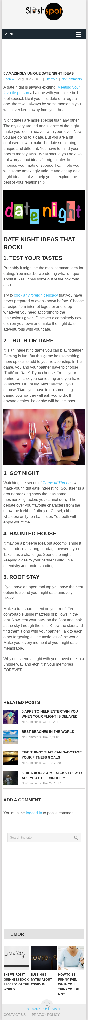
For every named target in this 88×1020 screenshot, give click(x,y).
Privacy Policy (46, 1015)
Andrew (8, 79)
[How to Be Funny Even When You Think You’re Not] (71, 958)
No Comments (72, 79)
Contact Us (15, 1015)
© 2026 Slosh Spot (43, 1009)
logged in (34, 813)
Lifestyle (51, 79)
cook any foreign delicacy (36, 295)
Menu (9, 34)
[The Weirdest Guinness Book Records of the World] (16, 958)
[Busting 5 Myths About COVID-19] (43, 958)
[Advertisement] (45, 51)
